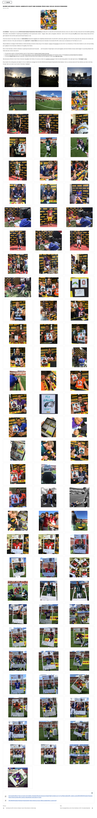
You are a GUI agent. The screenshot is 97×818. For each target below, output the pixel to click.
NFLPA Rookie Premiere (86, 795)
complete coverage (50, 59)
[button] (48, 793)
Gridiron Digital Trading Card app (42, 53)
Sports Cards (38, 797)
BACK (8, 2)
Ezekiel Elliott (47, 800)
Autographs (11, 795)
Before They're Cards (20, 795)
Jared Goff (54, 800)
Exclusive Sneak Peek (46, 795)
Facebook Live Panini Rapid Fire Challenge (73, 54)
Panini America (12, 797)
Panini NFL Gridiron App (22, 797)
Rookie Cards (31, 797)
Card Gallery (28, 795)
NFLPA (79, 795)
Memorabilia (65, 795)
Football (54, 795)
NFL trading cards (73, 795)
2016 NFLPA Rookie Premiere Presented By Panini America (23, 800)
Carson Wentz (40, 800)
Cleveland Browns (36, 795)
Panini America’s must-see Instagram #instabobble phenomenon (39, 54)
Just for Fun (59, 795)
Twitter (50, 43)
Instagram (56, 43)
